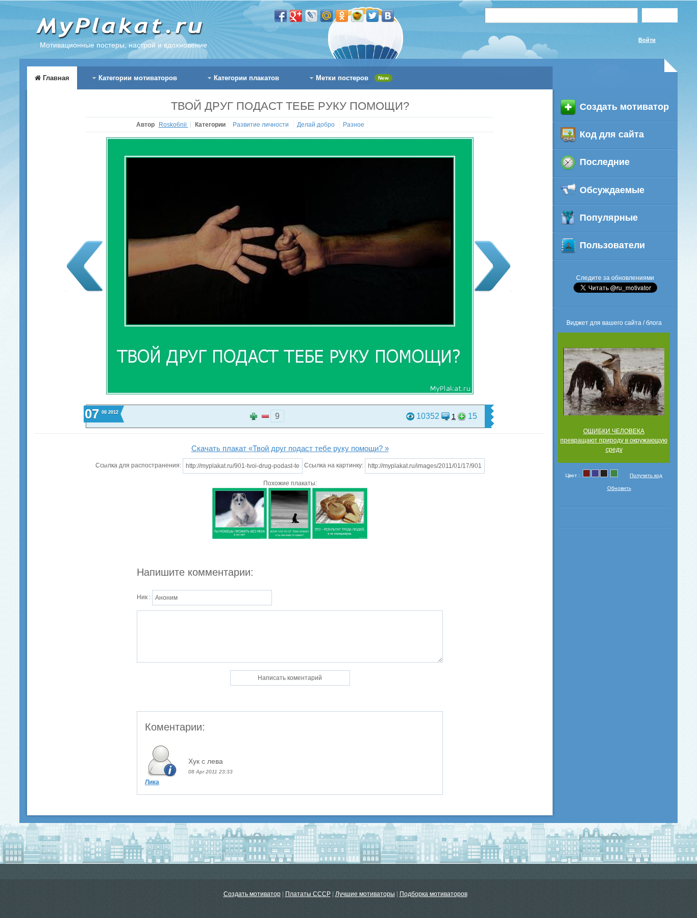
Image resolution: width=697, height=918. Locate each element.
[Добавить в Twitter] (372, 16)
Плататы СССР (308, 894)
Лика (152, 782)
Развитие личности (261, 124)
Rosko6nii (173, 124)
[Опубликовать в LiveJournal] (311, 16)
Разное (353, 124)
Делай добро (316, 124)
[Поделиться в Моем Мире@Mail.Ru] (326, 16)
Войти (647, 40)
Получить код (646, 475)
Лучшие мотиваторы (365, 894)
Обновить (619, 488)
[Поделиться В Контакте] (388, 16)
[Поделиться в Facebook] (281, 16)
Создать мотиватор (252, 894)
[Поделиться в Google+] (296, 16)
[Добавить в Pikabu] (357, 16)
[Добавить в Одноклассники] (342, 16)
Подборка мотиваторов (433, 894)
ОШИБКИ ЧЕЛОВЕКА (613, 431)
